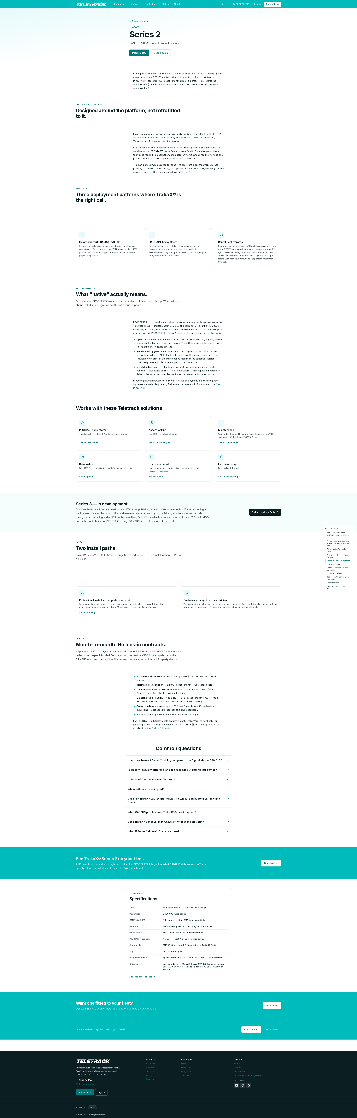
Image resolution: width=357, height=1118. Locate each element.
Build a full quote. (161, 728)
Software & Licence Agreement (248, 1075)
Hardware (135, 4)
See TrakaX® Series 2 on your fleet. (338, 578)
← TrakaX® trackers (138, 21)
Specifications (333, 583)
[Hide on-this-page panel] (351, 528)
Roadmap (150, 1079)
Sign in (257, 4)
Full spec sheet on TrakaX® (142, 977)
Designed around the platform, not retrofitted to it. (338, 535)
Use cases (186, 1067)
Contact (238, 1067)
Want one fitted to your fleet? (337, 587)
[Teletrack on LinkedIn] (236, 1085)
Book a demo (272, 4)
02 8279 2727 (85, 1080)
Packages (119, 4)
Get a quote (272, 1005)
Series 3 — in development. (338, 561)
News (183, 1063)
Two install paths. (334, 564)
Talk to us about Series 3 (265, 512)
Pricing (166, 4)
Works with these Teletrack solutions (338, 556)
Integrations (186, 1071)
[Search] (221, 4)
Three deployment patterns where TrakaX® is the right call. (338, 543)
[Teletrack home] (92, 4)
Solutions (150, 1063)
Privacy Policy (240, 1071)
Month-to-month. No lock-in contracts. (339, 569)
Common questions (335, 573)
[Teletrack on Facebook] (248, 1085)
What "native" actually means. (336, 550)
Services (185, 1075)
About (177, 4)
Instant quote (139, 52)
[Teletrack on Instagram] (242, 1085)
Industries (152, 4)
